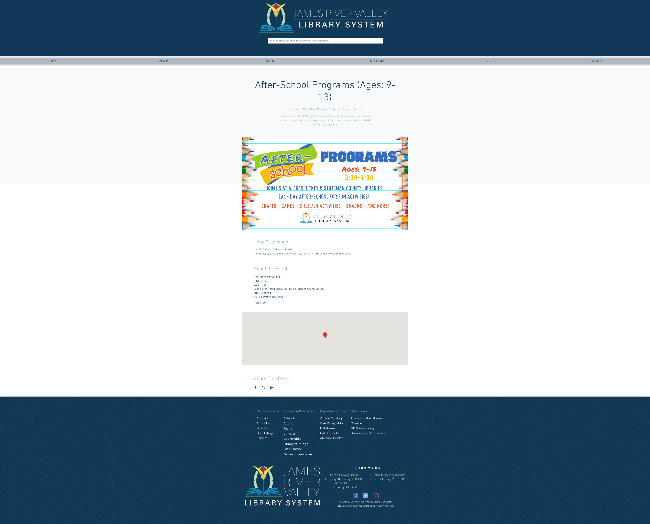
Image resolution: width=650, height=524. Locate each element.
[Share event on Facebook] (255, 387)
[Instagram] (376, 495)
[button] (488, 61)
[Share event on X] (263, 387)
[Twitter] (365, 495)
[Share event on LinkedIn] (272, 387)
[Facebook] (355, 495)
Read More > (261, 303)
